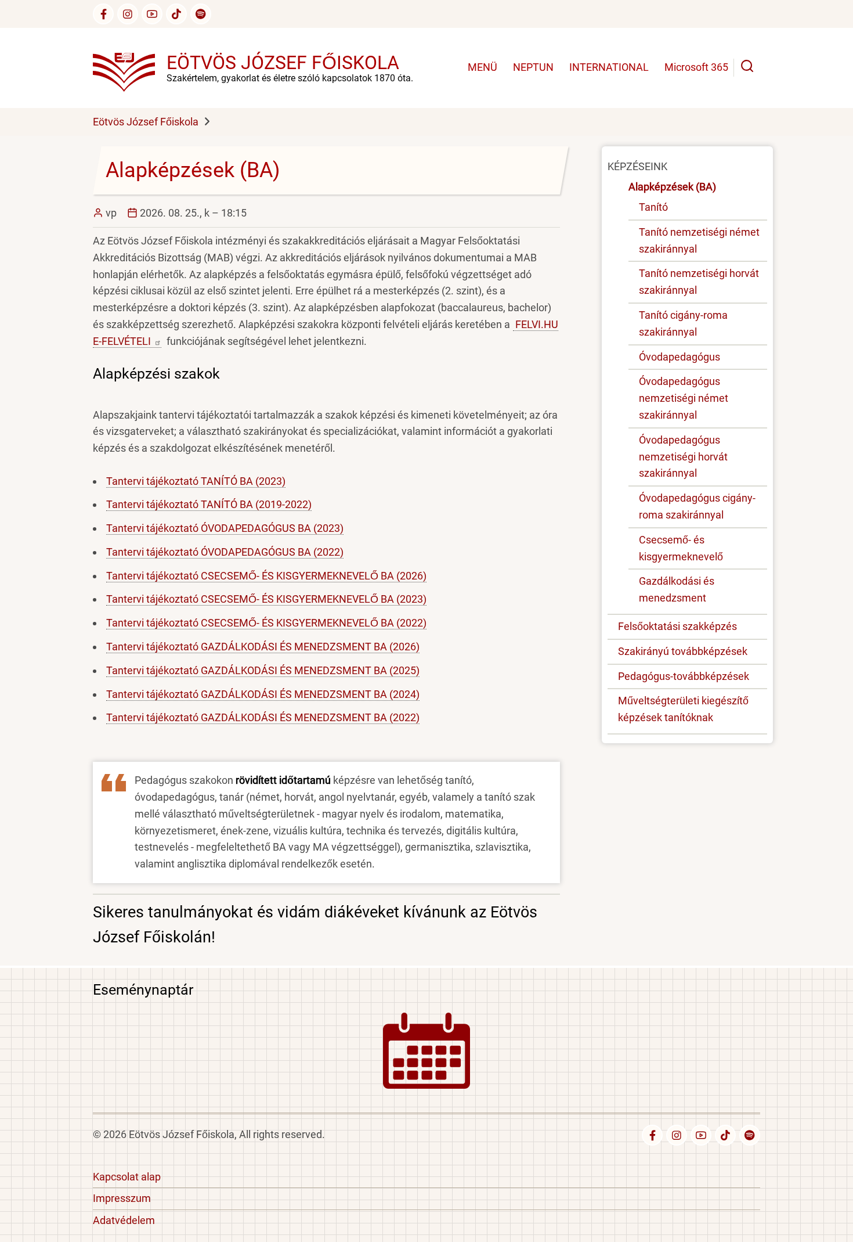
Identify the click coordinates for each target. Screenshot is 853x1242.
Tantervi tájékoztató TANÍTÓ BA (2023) (195, 481)
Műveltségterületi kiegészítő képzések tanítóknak (683, 708)
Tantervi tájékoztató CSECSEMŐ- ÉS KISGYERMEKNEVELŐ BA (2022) (266, 623)
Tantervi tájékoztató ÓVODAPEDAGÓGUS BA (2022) (225, 552)
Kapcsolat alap (127, 1177)
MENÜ (482, 67)
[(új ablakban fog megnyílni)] (176, 13)
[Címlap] (130, 67)
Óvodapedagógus (679, 357)
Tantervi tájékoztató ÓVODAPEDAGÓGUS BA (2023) (225, 528)
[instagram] (127, 13)
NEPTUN (533, 67)
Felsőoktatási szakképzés (677, 626)
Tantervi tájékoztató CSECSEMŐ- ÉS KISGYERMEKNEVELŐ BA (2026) (266, 576)
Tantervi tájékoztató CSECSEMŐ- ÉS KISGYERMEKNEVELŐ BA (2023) (266, 599)
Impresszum (122, 1198)
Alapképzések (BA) (672, 187)
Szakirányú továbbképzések (682, 651)
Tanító (653, 207)
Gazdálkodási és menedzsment (676, 589)
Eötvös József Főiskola (283, 63)
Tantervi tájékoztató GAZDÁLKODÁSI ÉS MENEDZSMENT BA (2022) (263, 717)
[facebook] (103, 13)
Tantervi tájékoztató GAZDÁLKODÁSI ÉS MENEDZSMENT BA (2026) (263, 646)
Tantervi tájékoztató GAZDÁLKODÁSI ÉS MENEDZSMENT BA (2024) (263, 694)
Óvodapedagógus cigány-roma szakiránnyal (697, 506)
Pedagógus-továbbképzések (683, 676)
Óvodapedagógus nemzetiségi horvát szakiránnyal (683, 457)
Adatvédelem (124, 1220)
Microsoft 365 (696, 67)
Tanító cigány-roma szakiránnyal (683, 323)
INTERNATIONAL (609, 67)
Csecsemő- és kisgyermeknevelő (681, 548)
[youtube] (152, 13)
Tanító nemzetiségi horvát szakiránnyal (699, 281)
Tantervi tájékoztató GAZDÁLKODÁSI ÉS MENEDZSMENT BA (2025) (263, 670)
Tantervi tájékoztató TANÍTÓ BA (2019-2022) (209, 504)
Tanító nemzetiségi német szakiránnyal (699, 240)
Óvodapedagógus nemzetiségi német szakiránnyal (683, 398)
